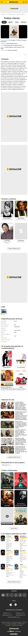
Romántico (4, 41)
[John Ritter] (7, 231)
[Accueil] (13, 2)
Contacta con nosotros (16, 622)
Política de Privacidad (11, 623)
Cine (6, 14)
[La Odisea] (3, 538)
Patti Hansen (21, 240)
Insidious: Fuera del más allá (9, 565)
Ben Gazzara (17, 47)
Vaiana (21, 564)
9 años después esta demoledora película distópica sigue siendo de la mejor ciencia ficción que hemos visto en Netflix (21, 450)
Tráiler (7, 548)
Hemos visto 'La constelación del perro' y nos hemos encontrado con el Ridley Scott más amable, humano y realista (21, 424)
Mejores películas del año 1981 (15, 388)
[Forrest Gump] (21, 358)
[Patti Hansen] (21, 231)
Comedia (24, 40)
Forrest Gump (21, 367)
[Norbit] (21, 378)
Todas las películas (12, 14)
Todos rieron (6, 465)
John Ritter (7, 240)
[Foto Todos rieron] (4, 312)
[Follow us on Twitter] (12, 595)
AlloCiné (5, 613)
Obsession (8, 550)
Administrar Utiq (20, 623)
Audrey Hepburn (9, 47)
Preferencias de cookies (17, 625)
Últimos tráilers (14, 528)
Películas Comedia (20, 14)
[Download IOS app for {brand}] (11, 604)
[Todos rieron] (14, 31)
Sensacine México (12, 617)
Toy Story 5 (22, 550)
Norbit (21, 387)
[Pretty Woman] (7, 358)
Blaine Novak (18, 45)
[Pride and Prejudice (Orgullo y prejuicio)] (7, 378)
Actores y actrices (9, 199)
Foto (3, 307)
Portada (3, 14)
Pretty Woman (7, 367)
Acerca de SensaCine (6, 622)
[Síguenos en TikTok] (20, 595)
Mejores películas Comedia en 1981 (16, 389)
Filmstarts (18, 613)
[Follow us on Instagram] (16, 595)
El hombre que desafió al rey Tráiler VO (7, 523)
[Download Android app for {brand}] (16, 604)
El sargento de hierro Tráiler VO (21, 505)
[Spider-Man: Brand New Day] (16, 538)
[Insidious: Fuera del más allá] (3, 566)
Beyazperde (6, 615)
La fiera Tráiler (21, 523)
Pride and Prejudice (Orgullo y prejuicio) (11, 387)
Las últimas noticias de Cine (14, 457)
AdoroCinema (19, 615)
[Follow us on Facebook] (8, 595)
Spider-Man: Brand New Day (23, 537)
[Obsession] (3, 552)
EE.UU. (15, 321)
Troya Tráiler (7, 505)
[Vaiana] (16, 566)
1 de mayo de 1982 (6, 40)
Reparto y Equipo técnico (14, 248)
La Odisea (8, 536)
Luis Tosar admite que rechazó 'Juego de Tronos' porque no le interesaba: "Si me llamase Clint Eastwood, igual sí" (21, 433)
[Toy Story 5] (16, 552)
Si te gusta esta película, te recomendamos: (12, 347)
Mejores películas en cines (14, 581)
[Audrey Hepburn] (7, 209)
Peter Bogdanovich (12, 43)
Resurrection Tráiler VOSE (21, 488)
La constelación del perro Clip (7, 488)
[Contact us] (25, 595)
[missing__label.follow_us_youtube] (3, 595)
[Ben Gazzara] (21, 209)
